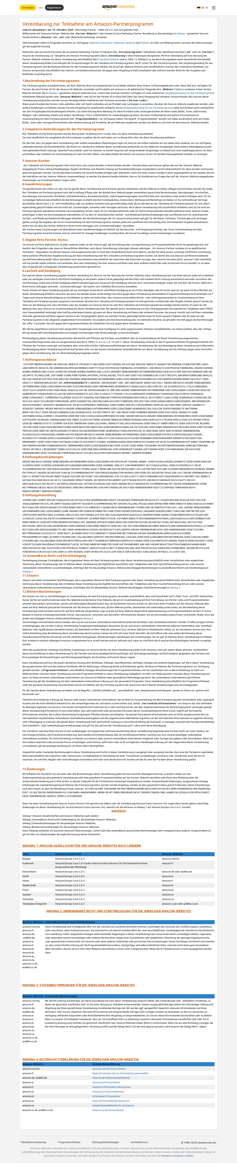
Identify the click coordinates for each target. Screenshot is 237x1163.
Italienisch (119, 42)
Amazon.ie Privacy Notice (106, 1082)
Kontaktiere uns (139, 1142)
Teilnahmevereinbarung (33, 1142)
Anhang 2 (27, 571)
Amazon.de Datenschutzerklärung (110, 1077)
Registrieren (54, 7)
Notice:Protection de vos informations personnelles (120, 1073)
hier (111, 29)
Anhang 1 (181, 33)
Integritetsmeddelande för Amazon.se (113, 1105)
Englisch (93, 42)
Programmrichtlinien (108, 59)
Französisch (105, 42)
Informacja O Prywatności (106, 1096)
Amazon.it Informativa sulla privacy (111, 1086)
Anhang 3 (175, 587)
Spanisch (130, 42)
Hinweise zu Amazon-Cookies (177, 1155)
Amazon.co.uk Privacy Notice (108, 1110)
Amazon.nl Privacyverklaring (107, 1091)
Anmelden (28, 7)
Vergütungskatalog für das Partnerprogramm (190, 92)
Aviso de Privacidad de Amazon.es (110, 1100)
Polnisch (144, 42)
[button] (202, 7)
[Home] (118, 7)
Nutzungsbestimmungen (105, 1142)
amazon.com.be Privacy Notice (109, 1068)
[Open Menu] (213, 7)
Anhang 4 (88, 618)
